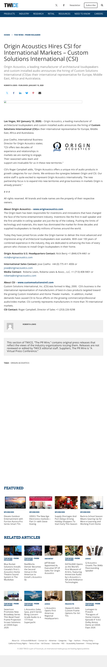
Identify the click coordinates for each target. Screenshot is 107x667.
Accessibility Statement (75, 643)
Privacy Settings (92, 643)
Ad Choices (45, 643)
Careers (98, 13)
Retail (51, 13)
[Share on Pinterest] (33, 93)
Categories (62, 640)
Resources (64, 13)
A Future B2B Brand (28, 640)
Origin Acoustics (20, 363)
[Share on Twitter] (7, 93)
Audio (88, 559)
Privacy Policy (88, 640)
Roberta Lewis (10, 85)
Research (38, 13)
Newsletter (75, 5)
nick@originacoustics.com (18, 257)
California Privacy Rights (17, 643)
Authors (77, 640)
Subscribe (91, 5)
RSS (62, 643)
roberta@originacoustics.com (20, 275)
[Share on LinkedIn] (20, 93)
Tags (70, 640)
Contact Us (42, 640)
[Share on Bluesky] (26, 93)
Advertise (52, 640)
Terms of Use (34, 643)
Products (9, 13)
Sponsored (9, 512)
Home (7, 35)
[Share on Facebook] (13, 93)
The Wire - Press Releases (27, 35)
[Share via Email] (40, 93)
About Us (15, 640)
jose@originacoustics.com (18, 267)
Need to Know (82, 13)
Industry (24, 13)
